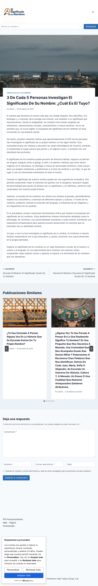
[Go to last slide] (7, 349)
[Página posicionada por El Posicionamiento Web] (49, 530)
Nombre (8, 464)
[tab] (44, 401)
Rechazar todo (33, 570)
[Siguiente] (91, 349)
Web (69, 464)
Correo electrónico (45, 464)
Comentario (10, 432)
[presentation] (25, 312)
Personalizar (13, 570)
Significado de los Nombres (19, 93)
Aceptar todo (24, 575)
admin (12, 109)
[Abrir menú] (93, 12)
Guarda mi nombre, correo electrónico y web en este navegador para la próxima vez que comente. (48, 471)
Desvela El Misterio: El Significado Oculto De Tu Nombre (24, 273)
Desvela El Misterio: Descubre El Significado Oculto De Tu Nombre (74, 273)
